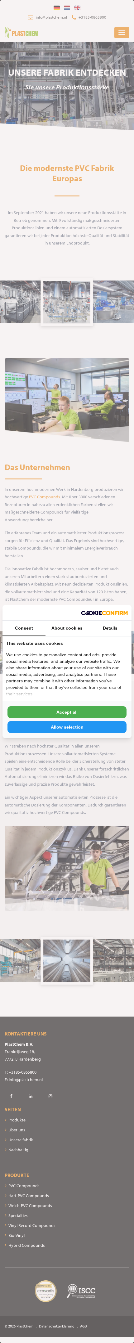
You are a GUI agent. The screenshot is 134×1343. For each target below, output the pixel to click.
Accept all (67, 712)
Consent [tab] (24, 628)
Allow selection (67, 727)
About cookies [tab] (67, 628)
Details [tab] (110, 628)
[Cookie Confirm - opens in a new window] (104, 613)
